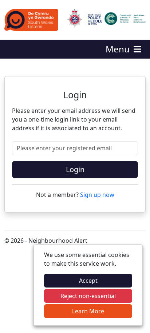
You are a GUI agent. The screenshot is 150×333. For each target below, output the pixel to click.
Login (75, 169)
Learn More (88, 311)
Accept (88, 281)
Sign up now (97, 195)
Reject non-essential (88, 296)
